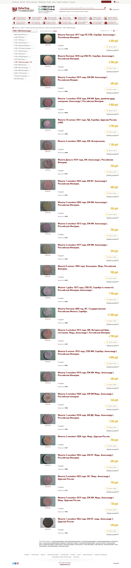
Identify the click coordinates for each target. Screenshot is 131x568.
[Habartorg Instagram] (18, 563)
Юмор (79, 554)
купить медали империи (68, 544)
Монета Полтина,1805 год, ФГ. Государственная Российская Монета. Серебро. (82, 310)
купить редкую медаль (101, 543)
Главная (26, 554)
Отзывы (72, 554)
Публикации (64, 554)
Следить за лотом (112, 50)
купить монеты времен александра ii (73, 541)
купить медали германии (48, 544)
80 (114, 30)
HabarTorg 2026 (65, 564)
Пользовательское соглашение (61, 557)
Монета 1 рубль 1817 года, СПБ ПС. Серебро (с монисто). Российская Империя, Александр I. (86, 288)
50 (111, 30)
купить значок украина (63, 546)
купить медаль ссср (79, 544)
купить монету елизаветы (72, 543)
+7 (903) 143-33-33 (48, 6)
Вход (117, 2)
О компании (35, 554)
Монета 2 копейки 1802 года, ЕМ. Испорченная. (81, 141)
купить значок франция (52, 546)
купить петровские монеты (58, 541)
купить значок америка (109, 544)
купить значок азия (98, 544)
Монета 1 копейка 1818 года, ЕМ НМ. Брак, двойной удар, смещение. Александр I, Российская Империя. (86, 99)
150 (117, 30)
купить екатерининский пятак (103, 541)
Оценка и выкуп (106, 1)
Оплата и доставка (53, 554)
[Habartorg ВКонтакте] (13, 563)
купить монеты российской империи (87, 543)
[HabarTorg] (23, 9)
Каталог (43, 554)
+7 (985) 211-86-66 (48, 9)
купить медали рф (59, 544)
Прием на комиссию (101, 554)
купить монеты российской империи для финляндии (54, 543)
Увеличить (48, 45)
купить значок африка (89, 544)
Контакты (76, 557)
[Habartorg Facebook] (15, 563)
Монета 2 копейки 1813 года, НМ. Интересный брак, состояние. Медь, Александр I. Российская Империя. (84, 331)
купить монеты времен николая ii (88, 541)
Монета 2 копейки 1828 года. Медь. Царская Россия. (84, 436)
